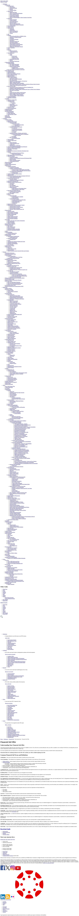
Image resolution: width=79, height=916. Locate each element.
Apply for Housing (10, 294)
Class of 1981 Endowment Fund (13, 561)
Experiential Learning (14, 157)
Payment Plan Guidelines (14, 15)
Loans (11, 55)
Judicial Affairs (8, 383)
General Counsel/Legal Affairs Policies (17, 506)
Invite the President (13, 394)
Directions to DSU (10, 107)
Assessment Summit (15, 123)
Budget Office (12, 409)
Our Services (12, 183)
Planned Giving (8, 566)
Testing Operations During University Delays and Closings (18, 250)
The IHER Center (8, 264)
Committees (12, 403)
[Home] (23, 632)
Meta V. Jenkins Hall (13, 301)
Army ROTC (12, 396)
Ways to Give (7, 564)
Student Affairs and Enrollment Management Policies (19, 507)
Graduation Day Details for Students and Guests (16, 241)
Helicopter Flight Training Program (18, 398)
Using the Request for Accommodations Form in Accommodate (26, 463)
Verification (12, 28)
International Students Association (13, 229)
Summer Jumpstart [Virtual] (15, 66)
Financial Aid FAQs (13, 50)
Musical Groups (10, 322)
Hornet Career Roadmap (14, 333)
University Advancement (11, 497)
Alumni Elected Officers (14, 525)
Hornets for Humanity (11, 530)
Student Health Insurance (14, 16)
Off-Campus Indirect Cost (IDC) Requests (15, 155)
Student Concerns (17, 135)
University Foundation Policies (15, 514)
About (4, 385)
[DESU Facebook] (2, 869)
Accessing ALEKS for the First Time (19, 199)
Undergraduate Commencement (13, 236)
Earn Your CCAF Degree (14, 90)
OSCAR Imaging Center (9, 279)
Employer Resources (11, 334)
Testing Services (8, 246)
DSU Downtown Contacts (12, 547)
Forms (8, 48)
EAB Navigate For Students (15, 208)
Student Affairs (10, 496)
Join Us (8, 542)
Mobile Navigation (3, 602)
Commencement (8, 235)
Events (4, 591)
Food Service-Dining (11, 317)
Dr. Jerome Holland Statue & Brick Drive (15, 573)
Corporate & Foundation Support (13, 732)
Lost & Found (12, 544)
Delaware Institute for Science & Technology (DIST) (14, 277)
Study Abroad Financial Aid (15, 45)
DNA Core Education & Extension (13, 282)
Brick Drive (12, 574)
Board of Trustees (10, 399)
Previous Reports (17, 413)
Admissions (5, 3)
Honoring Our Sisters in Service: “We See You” (18, 81)
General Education (13, 195)
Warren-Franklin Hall (14, 305)
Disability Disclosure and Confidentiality (21, 450)
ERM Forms (14, 465)
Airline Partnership (13, 142)
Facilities (9, 360)
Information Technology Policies (16, 509)
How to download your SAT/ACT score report (16, 69)
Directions (5, 853)
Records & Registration (9, 111)
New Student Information (14, 64)
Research (9, 151)
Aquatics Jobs (12, 355)
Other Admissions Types (9, 70)
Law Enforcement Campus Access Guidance (18, 420)
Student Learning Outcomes (12, 216)
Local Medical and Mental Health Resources (22, 424)
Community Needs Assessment (15, 276)
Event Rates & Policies (11, 380)
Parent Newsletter (10, 193)
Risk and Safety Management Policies (17, 508)
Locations (14, 102)
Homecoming (7, 555)
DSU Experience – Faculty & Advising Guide (18, 492)
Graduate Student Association (12, 325)
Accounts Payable (13, 408)
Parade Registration (11, 556)
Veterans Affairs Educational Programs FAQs (18, 85)
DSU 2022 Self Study (16, 138)
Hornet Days (12, 101)
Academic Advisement (11, 166)
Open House (12, 103)
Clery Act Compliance (11, 538)
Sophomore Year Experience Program (16, 180)
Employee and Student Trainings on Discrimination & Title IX (23, 516)
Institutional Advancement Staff (11, 579)
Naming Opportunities (9, 572)
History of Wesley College (12, 553)
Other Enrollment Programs (15, 43)
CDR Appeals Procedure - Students (20, 423)
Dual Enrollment (8, 117)
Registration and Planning (16, 481)
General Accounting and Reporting (18, 407)
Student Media (10, 324)
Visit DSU (7, 98)
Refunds (11, 9)
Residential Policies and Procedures (16, 297)
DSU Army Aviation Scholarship (16, 78)
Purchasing (12, 415)
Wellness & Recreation (9, 351)
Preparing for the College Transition (20, 425)
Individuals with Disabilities (12, 243)
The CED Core (10, 270)
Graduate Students (8, 110)
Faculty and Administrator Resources (19, 448)
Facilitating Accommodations (19, 456)
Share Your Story (10, 528)
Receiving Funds (10, 6)
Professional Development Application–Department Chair (17, 150)
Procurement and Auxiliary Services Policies (18, 510)
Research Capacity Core (11, 266)
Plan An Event (10, 376)
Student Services (10, 331)
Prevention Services (11, 349)
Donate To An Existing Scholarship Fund (14, 563)
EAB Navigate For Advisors (15, 206)
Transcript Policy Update (11, 114)
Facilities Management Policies (15, 512)
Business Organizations (11, 319)
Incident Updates (10, 290)
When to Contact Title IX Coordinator (19, 518)
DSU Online (7, 219)
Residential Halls (10, 299)
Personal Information (16, 491)
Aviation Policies (13, 499)
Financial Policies (13, 504)
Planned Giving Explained (12, 567)
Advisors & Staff (10, 174)
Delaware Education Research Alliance (17, 152)
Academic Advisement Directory (16, 168)
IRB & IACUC (10, 261)
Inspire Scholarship (13, 19)
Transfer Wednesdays (14, 105)
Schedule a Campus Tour (12, 99)
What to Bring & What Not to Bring (16, 296)
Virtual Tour (5, 589)
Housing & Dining (8, 293)
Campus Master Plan (9, 387)
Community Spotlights (14, 272)
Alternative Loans (15, 58)
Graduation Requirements (12, 242)
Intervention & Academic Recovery (13, 190)
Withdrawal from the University (18, 68)
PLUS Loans (14, 56)
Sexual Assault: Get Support (12, 291)
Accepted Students (10, 63)
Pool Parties (12, 356)
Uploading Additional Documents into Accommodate (24, 462)
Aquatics (9, 354)
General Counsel (10, 419)
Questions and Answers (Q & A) (13, 262)
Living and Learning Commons (15, 304)
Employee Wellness (11, 346)
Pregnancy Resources (11, 348)
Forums (8, 240)
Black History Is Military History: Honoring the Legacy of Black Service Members (25, 89)
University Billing (13, 10)
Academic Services (10, 370)
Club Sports (9, 357)
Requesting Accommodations (19, 431)
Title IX (4, 909)
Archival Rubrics (15, 197)
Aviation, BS (12, 144)
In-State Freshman (13, 20)
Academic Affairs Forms (11, 140)
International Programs (9, 224)
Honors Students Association (12, 212)
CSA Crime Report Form (14, 539)
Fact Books (14, 136)
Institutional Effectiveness (12, 121)
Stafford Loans (14, 57)
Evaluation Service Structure (15, 268)
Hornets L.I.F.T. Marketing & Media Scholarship (16, 558)
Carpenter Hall (12, 308)
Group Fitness (12, 362)
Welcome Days (12, 106)
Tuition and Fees (6, 761)
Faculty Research (8, 255)
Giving (4, 559)
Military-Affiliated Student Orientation (17, 83)
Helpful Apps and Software (19, 437)
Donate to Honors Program (12, 217)
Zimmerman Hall (13, 313)
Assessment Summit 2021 (19, 124)
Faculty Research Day (11, 256)
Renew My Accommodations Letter (20, 446)
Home (1, 739)
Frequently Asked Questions (15, 343)
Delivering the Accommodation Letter (21, 432)
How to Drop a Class (16, 482)
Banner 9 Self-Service (14, 475)
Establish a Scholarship (9, 571)
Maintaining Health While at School (14, 347)
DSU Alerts (7, 554)
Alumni (4, 595)
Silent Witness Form (13, 545)
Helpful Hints (12, 30)
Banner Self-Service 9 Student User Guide (17, 476)
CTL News (14, 132)
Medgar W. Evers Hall (14, 300)
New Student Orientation (14, 65)
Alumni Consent (13, 524)
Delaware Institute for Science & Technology (15, 675)
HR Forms (12, 470)
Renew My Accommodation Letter (20, 434)
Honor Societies (10, 215)
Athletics (6, 368)
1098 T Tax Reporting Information (16, 13)
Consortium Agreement (14, 39)
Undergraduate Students (9, 62)
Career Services (8, 330)
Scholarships (9, 18)
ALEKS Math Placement (14, 198)
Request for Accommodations (19, 445)
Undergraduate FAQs (14, 237)
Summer (11, 33)
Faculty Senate (10, 404)
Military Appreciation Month (15, 82)
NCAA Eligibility (13, 371)
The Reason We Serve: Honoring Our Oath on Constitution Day (21, 87)
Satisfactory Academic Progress (15, 37)
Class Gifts (9, 522)
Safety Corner (9, 535)
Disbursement (12, 7)
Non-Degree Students (14, 42)
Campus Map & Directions (10, 532)
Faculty (4, 593)
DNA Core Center (8, 281)
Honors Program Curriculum (12, 213)
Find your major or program (10, 654)
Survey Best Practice (16, 125)
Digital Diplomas (10, 112)
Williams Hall (12, 312)
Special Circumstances (14, 31)
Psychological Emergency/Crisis (16, 345)
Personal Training (10, 367)
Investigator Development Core (13, 265)
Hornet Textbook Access (14, 14)
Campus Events (8, 375)
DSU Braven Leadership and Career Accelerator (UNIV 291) (18, 175)
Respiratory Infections (11, 350)
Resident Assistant (10, 315)
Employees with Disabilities (17, 442)
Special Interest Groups (11, 323)
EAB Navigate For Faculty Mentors (16, 207)
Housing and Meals (6, 762)
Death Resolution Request (12, 529)
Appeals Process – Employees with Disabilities (22, 443)
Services (8, 194)
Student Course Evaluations (17, 130)
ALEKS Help (14, 202)
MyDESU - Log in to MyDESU (18, 478)
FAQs (11, 91)
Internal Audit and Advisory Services (16, 466)
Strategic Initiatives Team (12, 549)
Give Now (7, 560)
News (4, 590)
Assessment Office (13, 122)
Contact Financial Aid (14, 51)
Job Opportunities (13, 468)
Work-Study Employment (14, 61)
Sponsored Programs (9, 259)
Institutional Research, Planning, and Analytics (18, 133)
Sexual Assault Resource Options (18, 517)
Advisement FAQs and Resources (16, 171)
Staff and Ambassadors (11, 338)
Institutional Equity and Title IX (11, 382)
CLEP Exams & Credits (11, 248)
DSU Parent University (9, 597)
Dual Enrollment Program (12, 74)
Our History (9, 716)
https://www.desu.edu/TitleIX (48, 862)
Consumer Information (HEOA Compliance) (20, 134)
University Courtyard (13, 306)
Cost (8, 34)
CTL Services (14, 127)
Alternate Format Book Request (20, 429)
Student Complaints (11, 222)
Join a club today (8, 683)
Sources (11, 60)
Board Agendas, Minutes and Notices (16, 400)
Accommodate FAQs (18, 460)
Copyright (4, 907)
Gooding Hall (12, 309)
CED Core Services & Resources (16, 273)
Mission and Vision (13, 12)
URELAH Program (11, 156)
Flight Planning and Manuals (15, 145)
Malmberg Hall (12, 310)
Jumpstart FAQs (15, 67)
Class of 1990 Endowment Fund (13, 562)
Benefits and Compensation (15, 469)
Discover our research (9, 671)
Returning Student (13, 22)
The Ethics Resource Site (12, 233)
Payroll (11, 414)
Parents (4, 596)
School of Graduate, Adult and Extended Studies (16, 662)
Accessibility (5, 910)
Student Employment (9, 384)
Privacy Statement (6, 908)
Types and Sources (10, 52)
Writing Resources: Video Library (18, 189)
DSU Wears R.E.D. (13, 80)
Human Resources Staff (14, 472)
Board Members (13, 401)
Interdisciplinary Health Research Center (14, 676)
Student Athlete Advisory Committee (16, 373)
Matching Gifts (10, 565)
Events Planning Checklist (12, 379)
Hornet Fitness (10, 361)
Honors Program (13, 159)
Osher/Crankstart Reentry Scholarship (17, 24)
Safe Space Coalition (9, 289)
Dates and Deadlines (16, 201)
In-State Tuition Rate (11, 113)
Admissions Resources (9, 109)
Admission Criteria (10, 211)
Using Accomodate (15, 459)
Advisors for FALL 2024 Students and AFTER (20, 169)
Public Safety (12, 511)
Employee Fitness (13, 363)
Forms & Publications (11, 25)
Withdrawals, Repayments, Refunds (16, 46)
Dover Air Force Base (11, 86)
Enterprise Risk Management (15, 464)
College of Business (11, 660)
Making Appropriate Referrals (19, 454)
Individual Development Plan (12, 181)
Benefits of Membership (11, 214)
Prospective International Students (13, 230)
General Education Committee (17, 196)
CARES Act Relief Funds (14, 410)
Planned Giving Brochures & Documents (14, 569)
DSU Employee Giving (9, 578)
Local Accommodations (11, 108)
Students (4, 592)
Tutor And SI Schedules (14, 186)
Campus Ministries (10, 320)
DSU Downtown (8, 546)
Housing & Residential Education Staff (14, 314)
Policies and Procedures (14, 473)
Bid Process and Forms (16, 416)
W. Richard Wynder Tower (15, 302)
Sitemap (4, 911)
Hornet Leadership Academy (15, 160)
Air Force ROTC (13, 395)
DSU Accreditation (13, 137)
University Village (13, 307)
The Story (11, 575)
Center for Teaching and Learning (16, 126)
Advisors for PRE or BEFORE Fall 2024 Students (21, 170)
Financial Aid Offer (13, 8)
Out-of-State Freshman (14, 21)
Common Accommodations (19, 433)
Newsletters (9, 149)
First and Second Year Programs (13, 177)
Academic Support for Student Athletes (14, 173)
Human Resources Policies (14, 505)
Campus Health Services (9, 339)
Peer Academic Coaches (14, 192)
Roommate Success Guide (12, 316)
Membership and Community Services (14, 366)
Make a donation (8, 724)
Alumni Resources (10, 335)
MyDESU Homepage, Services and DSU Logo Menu (22, 488)
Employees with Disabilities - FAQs (20, 444)
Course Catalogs (8, 163)
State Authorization (10, 221)
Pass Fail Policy (10, 120)
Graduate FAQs (12, 239)
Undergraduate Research (14, 161)
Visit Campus (7, 839)
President (9, 390)
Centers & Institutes (8, 232)
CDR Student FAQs (18, 439)
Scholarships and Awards (14, 59)
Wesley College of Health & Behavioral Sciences (16, 661)
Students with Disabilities (16, 422)
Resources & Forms (11, 227)
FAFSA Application (11, 47)
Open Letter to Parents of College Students (22, 458)
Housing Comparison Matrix (15, 295)
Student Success (8, 165)
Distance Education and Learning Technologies (16, 220)
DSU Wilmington (8, 550)
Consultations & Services (9, 252)
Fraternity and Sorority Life (12, 321)
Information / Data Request (12, 148)
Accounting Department (14, 406)
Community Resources (16, 447)
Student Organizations (9, 318)
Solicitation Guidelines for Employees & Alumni (14, 580)
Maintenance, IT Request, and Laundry (17, 298)
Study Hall (12, 374)
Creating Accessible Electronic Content (21, 449)
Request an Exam (10, 249)
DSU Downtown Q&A (11, 548)
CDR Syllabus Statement (18, 455)
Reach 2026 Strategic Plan (10, 386)
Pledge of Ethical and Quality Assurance (17, 93)
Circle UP (9, 292)
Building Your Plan (10, 568)
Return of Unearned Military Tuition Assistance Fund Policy (21, 17)
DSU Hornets (5, 599)
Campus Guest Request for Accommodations (22, 441)
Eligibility (9, 35)
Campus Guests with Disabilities (18, 440)
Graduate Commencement (12, 238)
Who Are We (9, 247)
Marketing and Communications (11, 557)
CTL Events (14, 131)
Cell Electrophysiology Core (10, 285)
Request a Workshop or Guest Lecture (21, 453)
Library (6, 231)
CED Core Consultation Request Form (19, 274)
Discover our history (9, 703)
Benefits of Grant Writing (12, 260)
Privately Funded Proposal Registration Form (15, 581)
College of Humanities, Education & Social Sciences (17, 659)
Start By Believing (10, 537)
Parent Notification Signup (10, 598)
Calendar (4, 901)
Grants (11, 53)
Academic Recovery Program (15, 191)
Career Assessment (13, 332)
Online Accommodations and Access (21, 451)
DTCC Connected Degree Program (13, 73)
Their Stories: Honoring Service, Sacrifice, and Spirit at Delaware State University (25, 84)
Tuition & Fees (10, 11)
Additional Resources (16, 485)
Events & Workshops (11, 336)
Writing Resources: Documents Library (19, 188)
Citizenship (12, 38)
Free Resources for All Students (20, 435)
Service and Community (11, 329)
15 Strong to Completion (14, 167)
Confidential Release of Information (20, 436)
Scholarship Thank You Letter (10, 582)
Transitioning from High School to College (22, 428)
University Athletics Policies (15, 513)
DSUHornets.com (10, 369)
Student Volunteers (10, 584)
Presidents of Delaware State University (17, 392)
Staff (4, 594)
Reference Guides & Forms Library (13, 263)
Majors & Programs (8, 162)
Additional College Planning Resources (17, 88)
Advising (13, 489)
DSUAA (9, 523)
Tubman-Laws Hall (13, 311)
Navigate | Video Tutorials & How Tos (17, 209)
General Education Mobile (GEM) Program (18, 92)
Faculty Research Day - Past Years (16, 257)
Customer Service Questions (8, 855)
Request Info (7, 116)
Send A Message (13, 393)
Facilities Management (9, 381)
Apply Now (7, 115)
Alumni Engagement (9, 521)
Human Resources (10, 467)
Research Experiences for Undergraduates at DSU (14, 286)
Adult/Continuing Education (10, 234)
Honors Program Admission (12, 218)
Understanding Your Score (17, 200)
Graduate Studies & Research (10, 164)
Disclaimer (5, 906)
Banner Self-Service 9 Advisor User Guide (17, 486)
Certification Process (13, 77)
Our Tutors (12, 184)
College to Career (17, 438)
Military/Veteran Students (12, 76)
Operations (7, 520)
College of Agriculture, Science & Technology (15, 658)
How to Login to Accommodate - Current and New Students (25, 461)
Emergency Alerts (10, 541)
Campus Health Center (11, 341)
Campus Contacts (8, 531)
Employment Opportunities (12, 359)
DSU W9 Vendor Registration (17, 417)
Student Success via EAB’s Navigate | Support (15, 205)
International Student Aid (14, 41)
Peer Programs (12, 344)
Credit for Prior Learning (9, 245)
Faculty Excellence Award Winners (13, 147)
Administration (8, 389)
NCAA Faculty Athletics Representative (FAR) (18, 372)
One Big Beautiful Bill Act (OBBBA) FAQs (18, 36)
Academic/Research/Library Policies (16, 501)
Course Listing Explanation (17, 483)
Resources (9, 49)
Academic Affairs (8, 119)
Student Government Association (13, 326)
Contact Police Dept (11, 543)
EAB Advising (14, 490)
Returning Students (10, 75)
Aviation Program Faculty (14, 143)
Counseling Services (11, 342)
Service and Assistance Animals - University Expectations (24, 426)
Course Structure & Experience (15, 176)
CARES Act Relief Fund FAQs (18, 411)
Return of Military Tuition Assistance (16, 94)
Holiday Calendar (13, 471)
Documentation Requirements (19, 430)
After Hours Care (10, 340)
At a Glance (7, 388)
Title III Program (10, 139)
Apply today (7, 638)
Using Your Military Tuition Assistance (17, 95)
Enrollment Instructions (16, 397)
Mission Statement (10, 337)
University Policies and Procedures (13, 498)
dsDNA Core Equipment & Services (14, 284)
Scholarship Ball (8, 583)
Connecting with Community (12, 570)
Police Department (8, 533)
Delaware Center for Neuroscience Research (13, 280)
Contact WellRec (10, 358)
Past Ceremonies (10, 244)
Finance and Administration (12, 405)
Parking (8, 536)
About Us (9, 534)
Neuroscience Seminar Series (10, 254)
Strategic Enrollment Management (13, 495)
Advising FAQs (15, 172)
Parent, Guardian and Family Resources (19, 457)
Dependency (12, 40)
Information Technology (11, 474)
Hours (8, 364)
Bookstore (5, 902)
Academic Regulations (11, 96)
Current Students (10, 26)
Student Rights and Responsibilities (16, 44)
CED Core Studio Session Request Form (19, 275)
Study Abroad (9, 225)
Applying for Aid (10, 27)
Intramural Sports (10, 365)
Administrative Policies (14, 500)
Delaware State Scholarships (15, 23)
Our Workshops (12, 185)
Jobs (3, 904)
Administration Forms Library (12, 519)
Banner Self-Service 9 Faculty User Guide (17, 493)
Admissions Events (10, 100)
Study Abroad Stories (11, 226)
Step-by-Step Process (13, 32)
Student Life (5, 287)
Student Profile (14, 480)
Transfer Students (10, 71)
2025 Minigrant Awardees (14, 271)
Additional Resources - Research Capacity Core (18, 269)
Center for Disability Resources (15, 421)
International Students (11, 72)
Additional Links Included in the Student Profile (21, 484)
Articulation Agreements (11, 97)
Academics (5, 118)
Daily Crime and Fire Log (12, 540)
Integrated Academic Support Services (14, 182)
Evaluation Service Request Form (16, 267)
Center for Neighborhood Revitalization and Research (17, 146)
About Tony (12, 391)
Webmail (11, 494)
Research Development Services (13, 258)
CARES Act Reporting (16, 412)
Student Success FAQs (11, 204)
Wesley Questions (6, 854)
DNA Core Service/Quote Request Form (14, 283)
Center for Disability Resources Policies (17, 503)
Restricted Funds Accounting (15, 418)
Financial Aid (9, 646)
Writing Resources (13, 187)
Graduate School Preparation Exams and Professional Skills (20, 158)
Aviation (9, 141)
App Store (9, 899)
